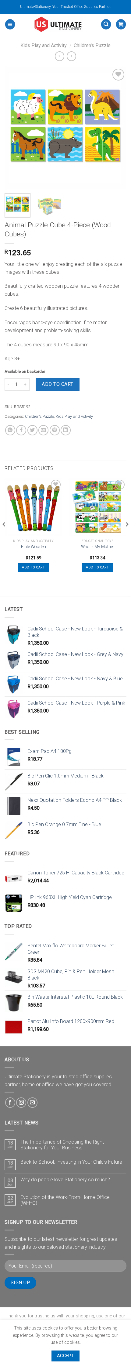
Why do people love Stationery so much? (65, 1179)
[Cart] (121, 24)
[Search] (106, 24)
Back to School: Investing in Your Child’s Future (71, 1162)
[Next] (116, 128)
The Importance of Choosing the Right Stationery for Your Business (62, 1145)
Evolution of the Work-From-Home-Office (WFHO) (65, 1200)
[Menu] (10, 24)
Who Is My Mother (97, 546)
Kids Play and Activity (43, 45)
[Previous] (14, 128)
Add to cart (57, 384)
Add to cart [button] (33, 567)
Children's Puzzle (92, 45)
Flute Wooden (33, 546)
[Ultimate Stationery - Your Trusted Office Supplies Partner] (58, 24)
